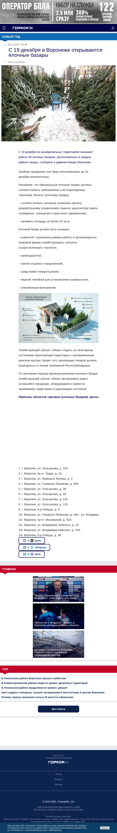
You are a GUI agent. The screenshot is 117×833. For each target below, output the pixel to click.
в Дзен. (35, 540)
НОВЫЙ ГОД (11, 36)
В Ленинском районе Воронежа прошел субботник (33, 678)
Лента (58, 774)
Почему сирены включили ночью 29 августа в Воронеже (37, 697)
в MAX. (34, 554)
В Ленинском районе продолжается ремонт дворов (34, 688)
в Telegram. (37, 547)
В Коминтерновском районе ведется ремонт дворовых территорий (44, 683)
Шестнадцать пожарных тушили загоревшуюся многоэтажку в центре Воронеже (53, 692)
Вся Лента (58, 709)
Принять (104, 828)
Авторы (59, 784)
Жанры (58, 779)
